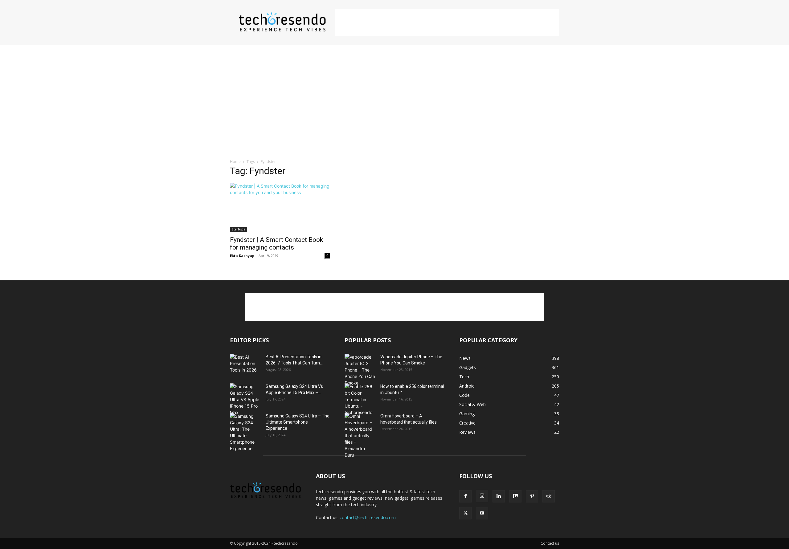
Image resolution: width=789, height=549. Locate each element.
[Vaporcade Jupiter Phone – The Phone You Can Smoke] (360, 370)
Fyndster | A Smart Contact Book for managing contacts (276, 243)
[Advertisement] (447, 22)
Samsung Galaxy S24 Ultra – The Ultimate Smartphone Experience (297, 422)
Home (235, 161)
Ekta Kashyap (242, 255)
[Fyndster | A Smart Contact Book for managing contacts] (280, 207)
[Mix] (515, 496)
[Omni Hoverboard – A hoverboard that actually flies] (360, 435)
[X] (465, 513)
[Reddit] (548, 496)
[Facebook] (465, 496)
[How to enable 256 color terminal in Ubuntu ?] (360, 399)
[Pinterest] (532, 496)
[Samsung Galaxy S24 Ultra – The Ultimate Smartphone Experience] (245, 432)
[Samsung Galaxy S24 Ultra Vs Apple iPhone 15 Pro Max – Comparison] (245, 399)
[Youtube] (482, 513)
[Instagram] (482, 496)
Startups (238, 229)
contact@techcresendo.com (368, 517)
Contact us (550, 543)
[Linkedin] (499, 496)
